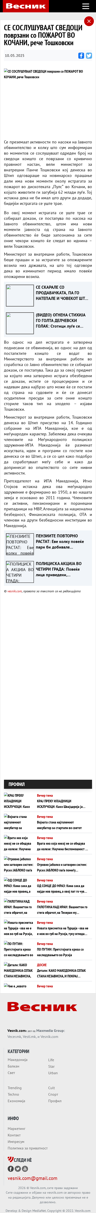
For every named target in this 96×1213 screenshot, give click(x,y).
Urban (53, 1073)
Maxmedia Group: (50, 1030)
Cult (51, 1087)
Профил (55, 1100)
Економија (16, 1100)
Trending (15, 1087)
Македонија (17, 1059)
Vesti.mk (29, 1036)
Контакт (14, 1135)
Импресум (16, 1141)
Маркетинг (16, 1128)
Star (51, 1066)
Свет (11, 1072)
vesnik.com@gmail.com (32, 1178)
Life (51, 1059)
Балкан (13, 1066)
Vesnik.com (16, 1030)
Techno (13, 1094)
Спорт (53, 1094)
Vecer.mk (14, 1036)
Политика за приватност (28, 1148)
